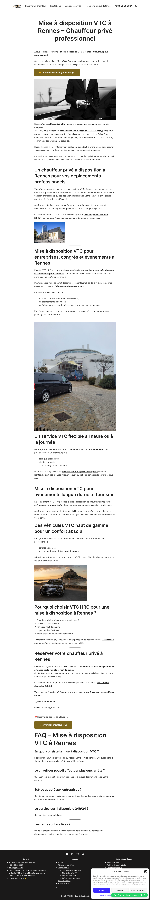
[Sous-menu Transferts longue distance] (111, 6)
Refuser (120, 890)
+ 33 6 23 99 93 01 (16, 865)
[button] (146, 871)
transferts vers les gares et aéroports (80, 471)
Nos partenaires (63, 883)
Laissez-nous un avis (16, 878)
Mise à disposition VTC (70, 873)
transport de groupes (70, 551)
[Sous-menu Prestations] (61, 6)
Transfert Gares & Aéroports (72, 870)
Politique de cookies (105, 895)
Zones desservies (64, 881)
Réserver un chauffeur (66, 865)
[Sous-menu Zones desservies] (82, 6)
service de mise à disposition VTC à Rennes (80, 131)
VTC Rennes (108, 640)
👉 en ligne (57, 72)
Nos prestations (50, 52)
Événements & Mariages (71, 878)
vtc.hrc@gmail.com (16, 868)
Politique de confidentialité (116, 865)
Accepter (102, 890)
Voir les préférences (138, 890)
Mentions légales (113, 862)
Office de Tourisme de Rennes (69, 286)
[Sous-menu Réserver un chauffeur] (47, 6)
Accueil (37, 52)
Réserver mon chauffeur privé (53, 725)
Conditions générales (114, 868)
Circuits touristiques (69, 875)
